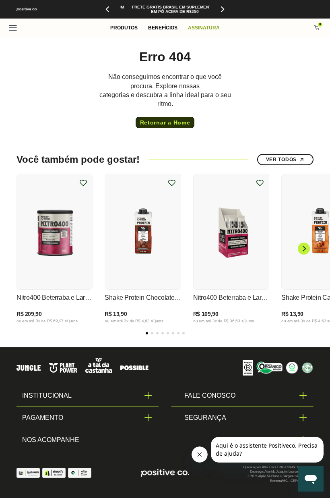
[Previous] (108, 9)
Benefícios (162, 27)
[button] (124, 28)
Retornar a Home (165, 122)
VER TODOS (281, 159)
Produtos (124, 27)
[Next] (222, 9)
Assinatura (204, 27)
